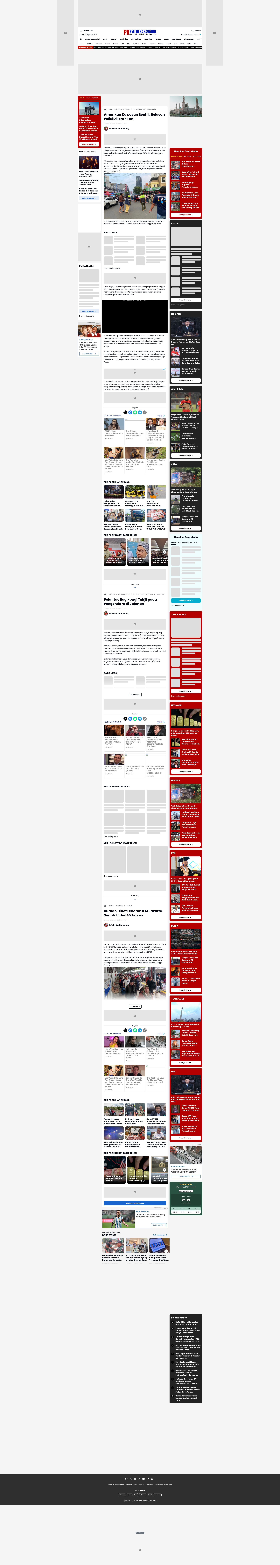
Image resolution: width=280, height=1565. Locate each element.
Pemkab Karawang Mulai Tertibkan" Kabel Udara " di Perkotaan (191, 1033)
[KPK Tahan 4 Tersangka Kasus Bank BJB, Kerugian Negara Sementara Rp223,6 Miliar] (175, 909)
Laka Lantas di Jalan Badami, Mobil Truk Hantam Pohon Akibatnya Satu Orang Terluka (191, 508)
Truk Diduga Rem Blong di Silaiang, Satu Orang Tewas (190, 205)
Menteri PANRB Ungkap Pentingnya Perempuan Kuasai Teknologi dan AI (191, 1053)
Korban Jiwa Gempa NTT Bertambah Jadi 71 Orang (191, 371)
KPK (128, 43)
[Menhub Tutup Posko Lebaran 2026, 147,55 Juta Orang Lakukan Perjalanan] (156, 1133)
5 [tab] (186, 114)
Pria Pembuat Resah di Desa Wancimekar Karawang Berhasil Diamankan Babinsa (112, 1257)
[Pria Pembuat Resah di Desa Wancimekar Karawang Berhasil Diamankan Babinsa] (113, 1245)
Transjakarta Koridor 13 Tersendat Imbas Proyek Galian (190, 498)
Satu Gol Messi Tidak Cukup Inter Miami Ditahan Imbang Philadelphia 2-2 (190, 446)
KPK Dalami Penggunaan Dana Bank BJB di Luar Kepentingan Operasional (190, 897)
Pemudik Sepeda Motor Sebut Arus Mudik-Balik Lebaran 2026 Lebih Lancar (113, 1121)
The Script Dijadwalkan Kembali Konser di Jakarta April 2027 (88, 120)
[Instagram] (139, 1479)
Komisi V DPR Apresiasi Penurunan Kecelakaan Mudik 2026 (156, 1121)
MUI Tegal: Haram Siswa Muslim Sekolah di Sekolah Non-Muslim (187, 1356)
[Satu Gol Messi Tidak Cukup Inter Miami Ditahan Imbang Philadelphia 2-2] (175, 447)
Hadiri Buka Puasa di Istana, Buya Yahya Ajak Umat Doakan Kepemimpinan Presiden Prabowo (137, 560)
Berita (129, 1495)
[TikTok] (147, 1479)
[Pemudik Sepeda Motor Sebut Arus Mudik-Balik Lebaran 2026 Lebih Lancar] (114, 1109)
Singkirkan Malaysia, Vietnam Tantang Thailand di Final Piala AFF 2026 (185, 417)
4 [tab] (185, 114)
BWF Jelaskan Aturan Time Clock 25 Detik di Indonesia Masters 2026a (187, 1347)
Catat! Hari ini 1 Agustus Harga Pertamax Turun (186, 1323)
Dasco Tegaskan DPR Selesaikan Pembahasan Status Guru (189, 1128)
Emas (169, 43)
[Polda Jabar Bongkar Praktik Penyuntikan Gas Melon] (114, 492)
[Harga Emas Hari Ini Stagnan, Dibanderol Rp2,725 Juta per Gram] (138, 1170)
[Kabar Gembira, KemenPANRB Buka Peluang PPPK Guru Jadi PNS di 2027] (175, 1109)
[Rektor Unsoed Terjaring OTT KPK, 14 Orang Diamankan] (186, 866)
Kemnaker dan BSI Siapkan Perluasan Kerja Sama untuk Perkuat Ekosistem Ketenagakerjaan (190, 360)
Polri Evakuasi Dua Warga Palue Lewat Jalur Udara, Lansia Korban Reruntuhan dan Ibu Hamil (191, 814)
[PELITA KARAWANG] (140, 32)
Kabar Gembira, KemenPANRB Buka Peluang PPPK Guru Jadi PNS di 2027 (190, 1108)
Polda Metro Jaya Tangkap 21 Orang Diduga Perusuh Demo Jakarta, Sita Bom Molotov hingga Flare (191, 195)
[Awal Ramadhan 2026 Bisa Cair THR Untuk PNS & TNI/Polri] (156, 515)
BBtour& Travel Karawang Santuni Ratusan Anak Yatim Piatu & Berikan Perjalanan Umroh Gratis (162, 560)
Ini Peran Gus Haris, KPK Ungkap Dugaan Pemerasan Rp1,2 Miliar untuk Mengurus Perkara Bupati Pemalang (187, 1381)
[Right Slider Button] (200, 39)
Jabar (81, 43)
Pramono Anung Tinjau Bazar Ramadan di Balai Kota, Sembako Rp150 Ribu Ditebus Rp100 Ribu (114, 560)
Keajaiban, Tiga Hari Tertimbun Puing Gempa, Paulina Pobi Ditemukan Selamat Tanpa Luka (191, 824)
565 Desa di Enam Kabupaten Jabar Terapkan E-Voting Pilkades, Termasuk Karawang (158, 1257)
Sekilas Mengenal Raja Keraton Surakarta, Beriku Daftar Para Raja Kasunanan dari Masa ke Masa (187, 1389)
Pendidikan (136, 39)
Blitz (135, 1495)
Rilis (170, 1485)
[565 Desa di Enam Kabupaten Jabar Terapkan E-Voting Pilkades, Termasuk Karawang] (160, 1245)
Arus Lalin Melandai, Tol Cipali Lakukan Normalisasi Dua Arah (113, 1144)
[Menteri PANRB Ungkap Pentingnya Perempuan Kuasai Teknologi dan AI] (175, 1054)
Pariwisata (176, 39)
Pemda (158, 39)
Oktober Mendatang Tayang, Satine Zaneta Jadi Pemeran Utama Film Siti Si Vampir (89, 182)
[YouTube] (143, 1479)
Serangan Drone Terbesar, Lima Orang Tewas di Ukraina (189, 970)
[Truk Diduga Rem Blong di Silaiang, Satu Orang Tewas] (175, 206)
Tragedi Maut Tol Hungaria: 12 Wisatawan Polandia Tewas (190, 519)
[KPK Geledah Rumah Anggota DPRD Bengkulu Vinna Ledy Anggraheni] (175, 888)
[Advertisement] (140, 15)
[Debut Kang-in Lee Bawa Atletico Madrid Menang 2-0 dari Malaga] (175, 426)
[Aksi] (186, 1012)
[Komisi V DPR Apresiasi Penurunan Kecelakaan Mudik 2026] (156, 1109)
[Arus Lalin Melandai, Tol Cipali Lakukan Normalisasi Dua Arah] (114, 1133)
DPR (122, 43)
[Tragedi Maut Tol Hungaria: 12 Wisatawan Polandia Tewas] (175, 520)
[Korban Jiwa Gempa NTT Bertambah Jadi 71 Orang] (175, 372)
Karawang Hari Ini (92, 39)
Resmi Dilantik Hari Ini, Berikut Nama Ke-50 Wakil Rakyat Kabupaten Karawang (187, 1330)
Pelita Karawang (151, 1501)
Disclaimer (159, 1485)
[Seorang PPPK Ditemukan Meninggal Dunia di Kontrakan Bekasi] (135, 492)
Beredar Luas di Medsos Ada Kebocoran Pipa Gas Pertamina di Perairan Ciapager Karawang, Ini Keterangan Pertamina (187, 1364)
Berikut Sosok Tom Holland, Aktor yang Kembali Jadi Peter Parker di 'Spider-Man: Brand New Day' (89, 191)
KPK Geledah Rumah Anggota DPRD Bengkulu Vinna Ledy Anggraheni (191, 887)
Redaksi (111, 1485)
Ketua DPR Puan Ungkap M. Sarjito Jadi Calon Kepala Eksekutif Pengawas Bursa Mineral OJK (191, 752)
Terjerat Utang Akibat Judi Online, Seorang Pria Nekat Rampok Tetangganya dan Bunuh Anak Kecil (113, 526)
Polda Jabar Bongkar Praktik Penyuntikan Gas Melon (112, 503)
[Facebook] (130, 412)
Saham (152, 43)
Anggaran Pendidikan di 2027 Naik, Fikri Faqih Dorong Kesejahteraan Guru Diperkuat (191, 762)
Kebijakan (149, 1485)
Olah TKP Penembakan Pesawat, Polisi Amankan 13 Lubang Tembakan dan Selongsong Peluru (156, 503)
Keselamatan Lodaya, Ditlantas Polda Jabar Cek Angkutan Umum (133, 526)
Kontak (141, 1485)
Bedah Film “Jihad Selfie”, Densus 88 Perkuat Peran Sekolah (190, 174)
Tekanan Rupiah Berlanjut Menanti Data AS (114, 1178)
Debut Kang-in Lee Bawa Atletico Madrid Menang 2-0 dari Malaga (191, 425)
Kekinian (142, 1495)
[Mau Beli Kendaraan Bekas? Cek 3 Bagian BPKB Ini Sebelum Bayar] (162, 1170)
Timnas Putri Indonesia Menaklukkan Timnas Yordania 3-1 (191, 436)
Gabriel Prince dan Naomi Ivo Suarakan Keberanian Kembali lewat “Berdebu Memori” (88, 128)
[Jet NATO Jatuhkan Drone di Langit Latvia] (175, 981)
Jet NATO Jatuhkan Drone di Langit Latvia (191, 980)
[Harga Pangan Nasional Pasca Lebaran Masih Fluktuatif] (135, 1133)
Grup (138, 1501)
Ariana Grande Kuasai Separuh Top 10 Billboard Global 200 (88, 137)
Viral (195, 43)
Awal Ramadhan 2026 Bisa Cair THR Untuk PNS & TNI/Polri (156, 526)
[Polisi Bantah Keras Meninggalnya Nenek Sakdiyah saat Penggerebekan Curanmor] (175, 836)
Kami (135, 1485)
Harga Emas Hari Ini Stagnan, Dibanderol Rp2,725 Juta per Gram (138, 1178)
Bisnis (144, 43)
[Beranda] (105, 109)
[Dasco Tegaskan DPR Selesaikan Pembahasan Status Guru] (175, 1129)
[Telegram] (140, 412)
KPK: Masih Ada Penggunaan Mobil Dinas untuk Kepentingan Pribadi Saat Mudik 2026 (135, 1121)
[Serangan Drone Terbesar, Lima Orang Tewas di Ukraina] (175, 971)
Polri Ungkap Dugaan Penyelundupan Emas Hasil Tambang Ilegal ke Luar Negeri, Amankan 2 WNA (190, 184)
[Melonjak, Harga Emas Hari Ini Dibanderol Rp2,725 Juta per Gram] (175, 742)
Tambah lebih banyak (135, 1203)
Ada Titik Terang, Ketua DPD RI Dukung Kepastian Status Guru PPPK (185, 342)
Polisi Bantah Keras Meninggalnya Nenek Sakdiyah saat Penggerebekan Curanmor (191, 835)
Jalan (166, 39)
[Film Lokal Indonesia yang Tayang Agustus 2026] (89, 162)
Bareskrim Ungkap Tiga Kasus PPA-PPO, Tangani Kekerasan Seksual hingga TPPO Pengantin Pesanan (154, 47)
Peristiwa (124, 39)
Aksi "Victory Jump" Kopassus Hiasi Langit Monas (185, 1025)
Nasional (99, 43)
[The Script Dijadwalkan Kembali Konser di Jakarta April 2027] (89, 108)
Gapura (122, 1495)
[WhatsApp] (135, 412)
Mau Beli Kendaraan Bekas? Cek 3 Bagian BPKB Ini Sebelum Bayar (161, 1178)
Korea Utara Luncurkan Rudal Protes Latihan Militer (189, 1043)
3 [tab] (184, 114)
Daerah (114, 39)
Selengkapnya (88, 144)
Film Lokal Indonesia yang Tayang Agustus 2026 (88, 174)
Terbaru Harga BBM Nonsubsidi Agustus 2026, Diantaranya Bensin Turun (187, 1339)
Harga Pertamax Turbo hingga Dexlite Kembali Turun (186, 1398)
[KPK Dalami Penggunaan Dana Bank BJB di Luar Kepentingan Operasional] (175, 898)
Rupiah (161, 43)
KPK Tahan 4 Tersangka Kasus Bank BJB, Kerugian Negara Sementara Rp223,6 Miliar (191, 908)
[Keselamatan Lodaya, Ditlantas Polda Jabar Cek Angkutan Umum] (135, 515)
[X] (125, 412)
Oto (175, 43)
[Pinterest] (152, 1479)
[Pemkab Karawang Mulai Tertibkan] (175, 1034)
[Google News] (135, 1479)
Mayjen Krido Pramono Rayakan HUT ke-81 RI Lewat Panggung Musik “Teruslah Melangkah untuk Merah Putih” (190, 350)
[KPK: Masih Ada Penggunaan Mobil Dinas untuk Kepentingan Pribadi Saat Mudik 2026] (135, 1109)
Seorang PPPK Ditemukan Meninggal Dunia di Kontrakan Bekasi (134, 503)
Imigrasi (136, 43)
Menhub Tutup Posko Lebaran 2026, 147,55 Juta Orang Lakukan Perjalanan (156, 1144)
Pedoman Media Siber (123, 1485)
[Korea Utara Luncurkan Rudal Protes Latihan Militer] (175, 1044)
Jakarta (90, 43)
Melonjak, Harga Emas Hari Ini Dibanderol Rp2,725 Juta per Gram (191, 741)
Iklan (166, 1485)
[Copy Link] (145, 412)
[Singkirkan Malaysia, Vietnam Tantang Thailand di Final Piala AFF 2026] (186, 402)
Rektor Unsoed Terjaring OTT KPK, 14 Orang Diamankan (184, 880)
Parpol (115, 43)
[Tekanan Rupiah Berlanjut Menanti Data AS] (115, 1170)
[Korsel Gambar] (186, 106)
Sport (150, 1495)
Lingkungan (189, 39)
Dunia (107, 43)
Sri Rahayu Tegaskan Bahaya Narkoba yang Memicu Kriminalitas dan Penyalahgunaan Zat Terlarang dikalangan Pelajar (136, 1257)
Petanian (148, 39)
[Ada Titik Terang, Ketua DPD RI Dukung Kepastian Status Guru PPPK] (186, 327)
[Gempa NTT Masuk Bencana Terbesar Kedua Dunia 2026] (186, 939)
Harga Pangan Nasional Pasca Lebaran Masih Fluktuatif (132, 1144)
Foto (189, 43)
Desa (105, 39)
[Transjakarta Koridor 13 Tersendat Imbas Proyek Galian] (175, 499)
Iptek (182, 43)
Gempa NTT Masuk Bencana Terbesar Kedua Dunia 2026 (184, 952)
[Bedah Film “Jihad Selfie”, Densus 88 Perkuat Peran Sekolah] (175, 175)
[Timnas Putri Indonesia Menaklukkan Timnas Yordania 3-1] (175, 437)
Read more (135, 695)
